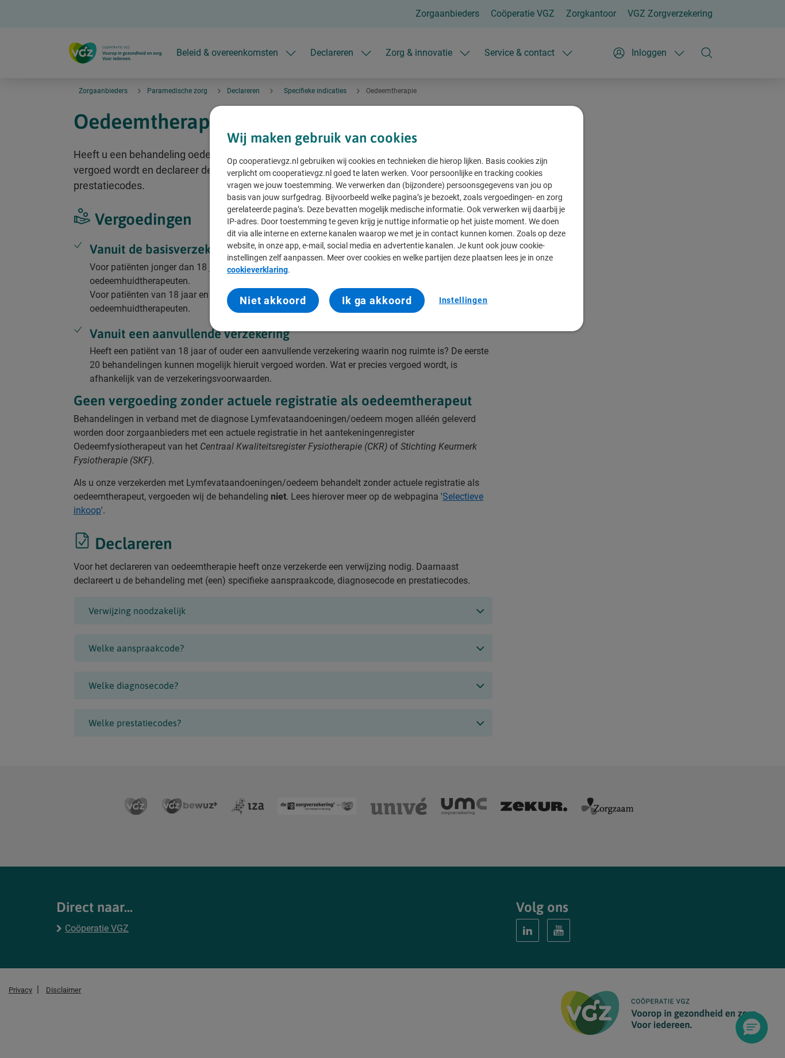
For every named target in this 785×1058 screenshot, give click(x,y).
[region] (396, 218)
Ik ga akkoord (377, 300)
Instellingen (463, 300)
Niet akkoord (273, 300)
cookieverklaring (257, 269)
